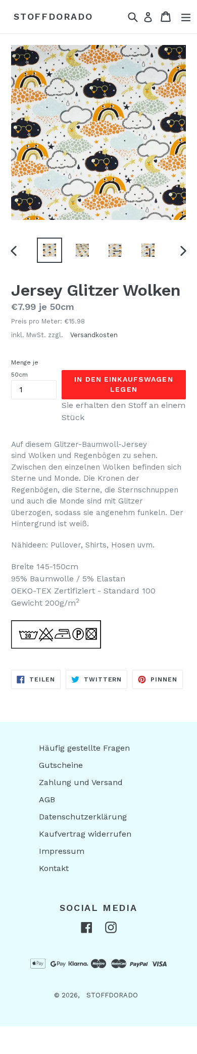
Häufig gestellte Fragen (84, 748)
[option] (49, 250)
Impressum (61, 851)
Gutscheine (61, 765)
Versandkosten (94, 335)
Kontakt (54, 868)
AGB (47, 799)
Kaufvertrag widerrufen (85, 834)
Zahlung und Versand (81, 782)
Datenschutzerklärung (83, 816)
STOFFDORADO (53, 16)
